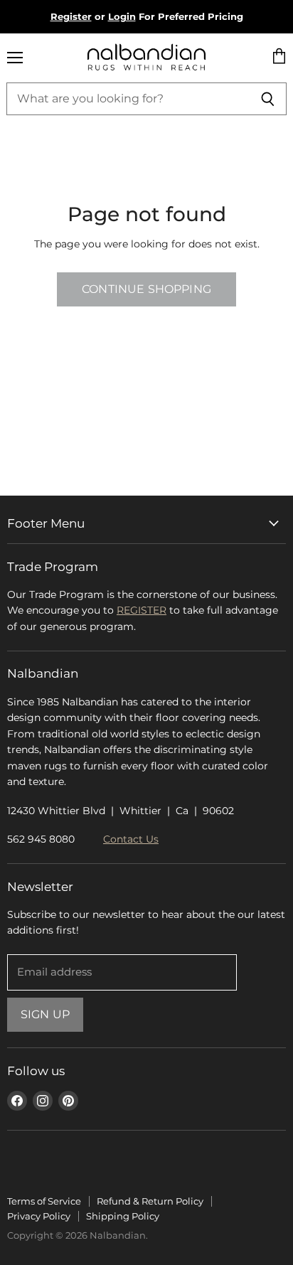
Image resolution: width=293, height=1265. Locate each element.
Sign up (45, 1014)
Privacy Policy (38, 1216)
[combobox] (127, 98)
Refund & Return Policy (150, 1201)
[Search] (268, 98)
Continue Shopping (146, 289)
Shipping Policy (122, 1216)
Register (71, 16)
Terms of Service (44, 1201)
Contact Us (131, 839)
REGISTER (141, 610)
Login (122, 16)
